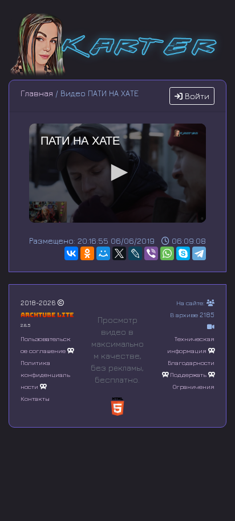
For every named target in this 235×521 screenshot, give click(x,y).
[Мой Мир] (103, 253)
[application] (117, 173)
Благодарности (191, 362)
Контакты (35, 398)
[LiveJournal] (135, 253)
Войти (196, 96)
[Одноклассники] (87, 253)
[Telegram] (199, 253)
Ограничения (193, 386)
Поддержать (188, 374)
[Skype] (183, 253)
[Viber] (151, 253)
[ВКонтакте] (71, 253)
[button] (117, 172)
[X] (119, 253)
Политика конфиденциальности (45, 374)
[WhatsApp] (167, 253)
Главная (37, 93)
